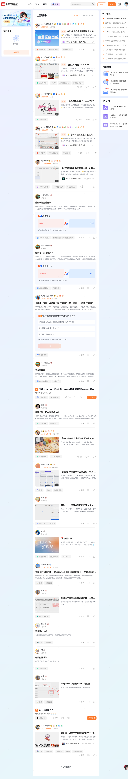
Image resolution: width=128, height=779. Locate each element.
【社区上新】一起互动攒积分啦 (115, 54)
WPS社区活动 (53, 50)
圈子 (45, 4)
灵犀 (40, 490)
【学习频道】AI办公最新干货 (115, 50)
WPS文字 (42, 523)
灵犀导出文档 (41, 631)
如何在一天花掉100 (44, 253)
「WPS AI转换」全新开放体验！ (116, 32)
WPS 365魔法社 (44, 238)
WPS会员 (42, 718)
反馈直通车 (42, 355)
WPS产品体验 (43, 187)
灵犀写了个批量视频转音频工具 (115, 23)
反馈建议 (49, 583)
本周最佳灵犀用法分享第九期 (115, 41)
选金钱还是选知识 (43, 203)
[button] (112, 4)
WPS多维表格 (43, 616)
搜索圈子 (16, 52)
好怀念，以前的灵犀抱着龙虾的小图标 (78, 733)
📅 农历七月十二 (68, 538)
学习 (37, 4)
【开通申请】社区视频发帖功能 (115, 59)
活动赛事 (42, 50)
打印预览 (52, 523)
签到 (101, 4)
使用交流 (49, 751)
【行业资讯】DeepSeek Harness (116, 36)
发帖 (112, 4)
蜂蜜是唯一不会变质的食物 (47, 412)
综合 (30, 4)
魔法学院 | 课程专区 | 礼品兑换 (63, 238)
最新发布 (77, 15)
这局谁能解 (40, 370)
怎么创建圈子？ (46, 710)
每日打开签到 (41, 657)
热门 (92, 15)
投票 (49, 346)
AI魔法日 (56, 288)
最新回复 (86, 15)
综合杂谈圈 (42, 83)
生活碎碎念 (54, 423)
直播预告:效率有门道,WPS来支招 (116, 27)
